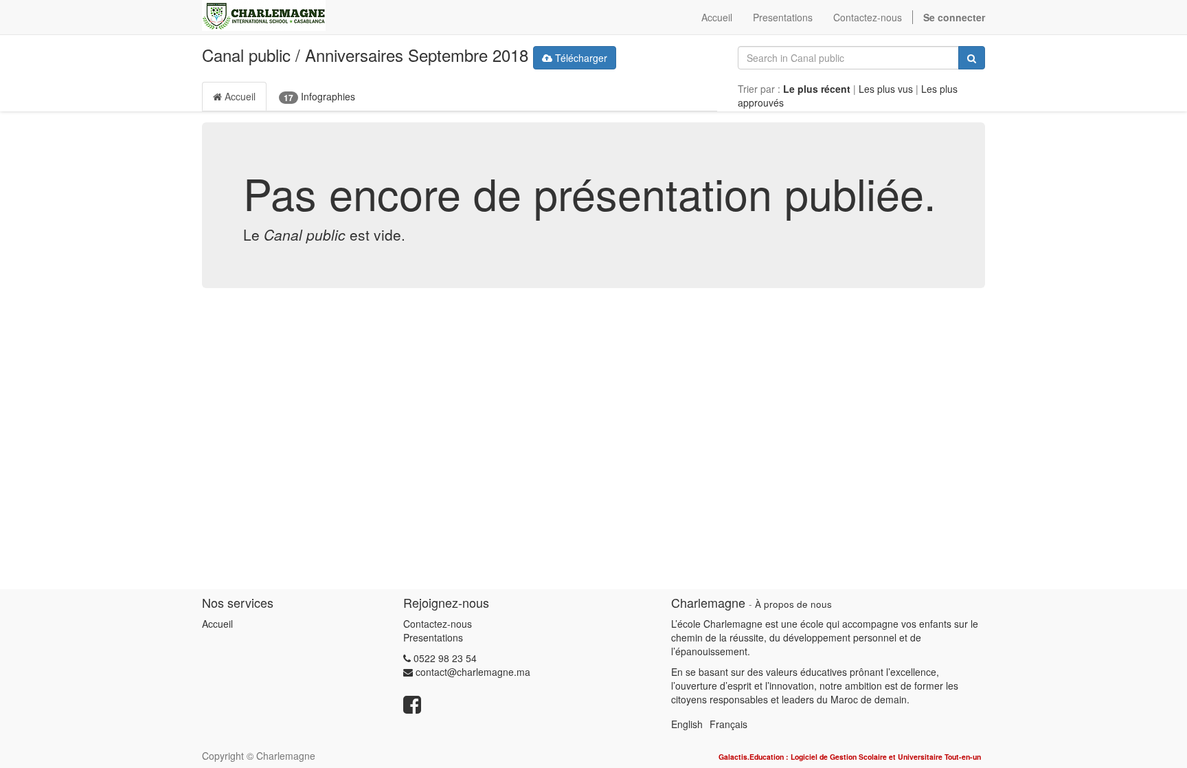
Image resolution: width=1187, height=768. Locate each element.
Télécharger (579, 58)
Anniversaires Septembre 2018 (416, 55)
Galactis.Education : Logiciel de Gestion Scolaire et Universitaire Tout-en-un (850, 756)
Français (728, 724)
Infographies (319, 96)
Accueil (239, 96)
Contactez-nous (437, 623)
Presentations (433, 637)
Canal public (246, 55)
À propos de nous (793, 604)
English (687, 724)
